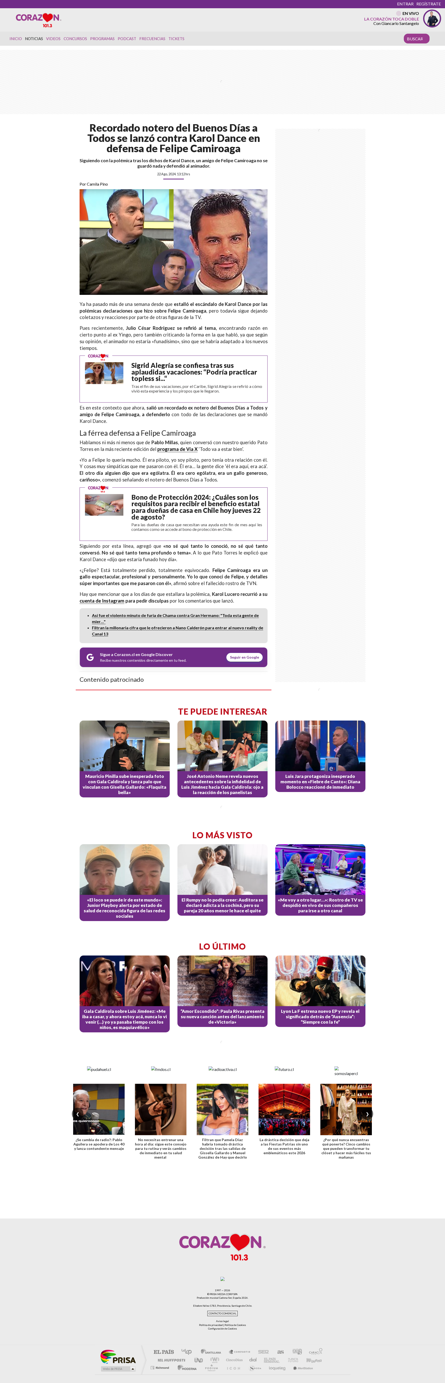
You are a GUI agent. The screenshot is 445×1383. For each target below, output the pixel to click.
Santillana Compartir (240, 1352)
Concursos (75, 38)
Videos (53, 38)
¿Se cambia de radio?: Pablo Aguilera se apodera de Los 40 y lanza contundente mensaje (98, 1144)
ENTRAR (405, 3)
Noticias (34, 38)
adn (295, 1352)
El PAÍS (163, 1352)
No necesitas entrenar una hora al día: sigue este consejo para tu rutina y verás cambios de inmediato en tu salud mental (160, 1148)
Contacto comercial (222, 1313)
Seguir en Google (244, 657)
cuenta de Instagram (102, 601)
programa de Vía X (177, 449)
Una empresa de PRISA (117, 1356)
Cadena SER (262, 1352)
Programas (102, 38)
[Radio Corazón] (38, 20)
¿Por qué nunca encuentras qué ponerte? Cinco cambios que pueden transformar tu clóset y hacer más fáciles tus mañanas (346, 1148)
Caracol (314, 1352)
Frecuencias (152, 38)
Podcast (127, 38)
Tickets (176, 38)
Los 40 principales (188, 1352)
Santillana (212, 1352)
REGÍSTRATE (428, 3)
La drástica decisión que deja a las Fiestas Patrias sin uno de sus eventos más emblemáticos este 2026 (284, 1146)
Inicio (16, 38)
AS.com (278, 1352)
